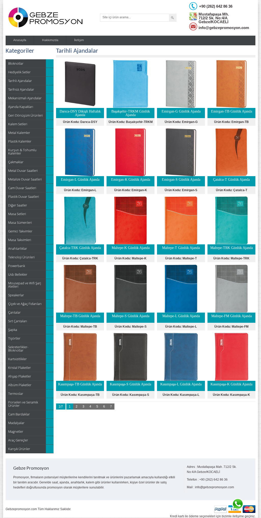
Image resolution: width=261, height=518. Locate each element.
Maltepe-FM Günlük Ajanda (231, 316)
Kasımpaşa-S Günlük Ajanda (130, 384)
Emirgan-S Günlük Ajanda (181, 179)
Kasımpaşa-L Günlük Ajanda (181, 384)
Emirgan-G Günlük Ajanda (181, 111)
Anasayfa (19, 40)
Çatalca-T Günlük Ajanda (231, 179)
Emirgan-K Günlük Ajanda (130, 179)
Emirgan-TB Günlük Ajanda (231, 111)
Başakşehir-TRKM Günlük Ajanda (130, 113)
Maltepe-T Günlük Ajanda (181, 248)
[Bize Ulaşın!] (237, 504)
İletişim (79, 40)
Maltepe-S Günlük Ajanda (130, 316)
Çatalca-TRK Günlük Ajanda (80, 248)
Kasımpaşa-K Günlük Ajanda (231, 384)
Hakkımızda (50, 40)
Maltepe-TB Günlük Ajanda (80, 316)
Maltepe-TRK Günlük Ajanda (231, 248)
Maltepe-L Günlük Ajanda (181, 316)
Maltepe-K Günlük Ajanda (131, 248)
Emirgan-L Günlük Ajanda (80, 179)
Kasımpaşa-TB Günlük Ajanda (80, 384)
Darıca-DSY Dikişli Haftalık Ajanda (80, 113)
